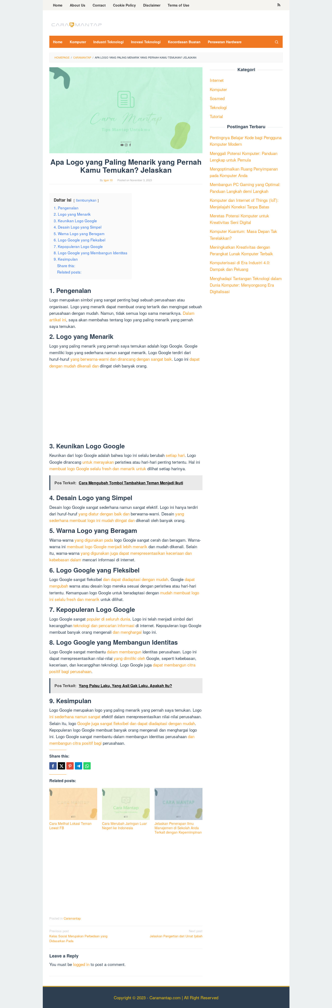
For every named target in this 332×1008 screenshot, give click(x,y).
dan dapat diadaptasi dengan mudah (135, 579)
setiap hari (175, 455)
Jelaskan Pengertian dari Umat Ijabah (176, 933)
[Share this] (53, 765)
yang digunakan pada (94, 540)
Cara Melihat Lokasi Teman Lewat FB (70, 825)
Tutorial (216, 116)
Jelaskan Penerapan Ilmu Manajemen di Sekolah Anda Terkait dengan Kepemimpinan (178, 828)
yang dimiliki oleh (129, 658)
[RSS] (279, 5)
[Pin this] (70, 765)
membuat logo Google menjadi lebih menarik (107, 546)
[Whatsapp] (87, 765)
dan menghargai (127, 632)
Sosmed (217, 98)
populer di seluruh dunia (108, 619)
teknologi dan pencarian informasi (103, 625)
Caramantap (72, 918)
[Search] (277, 42)
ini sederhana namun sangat (74, 716)
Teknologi (218, 107)
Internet (217, 80)
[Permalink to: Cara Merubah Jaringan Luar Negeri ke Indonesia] (126, 804)
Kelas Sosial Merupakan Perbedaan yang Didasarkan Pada (78, 936)
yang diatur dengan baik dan (104, 514)
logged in (81, 964)
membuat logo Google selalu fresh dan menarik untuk (97, 468)
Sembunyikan (86, 200)
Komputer (218, 89)
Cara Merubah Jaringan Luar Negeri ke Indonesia (124, 825)
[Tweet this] (61, 765)
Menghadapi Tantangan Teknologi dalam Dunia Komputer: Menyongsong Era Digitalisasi (246, 284)
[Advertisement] (125, 407)
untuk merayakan (98, 462)
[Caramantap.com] (76, 24)
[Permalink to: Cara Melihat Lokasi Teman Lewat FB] (73, 804)
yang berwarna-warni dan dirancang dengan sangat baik (121, 359)
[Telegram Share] (78, 765)
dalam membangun (124, 652)
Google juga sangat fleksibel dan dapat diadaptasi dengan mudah (136, 723)
